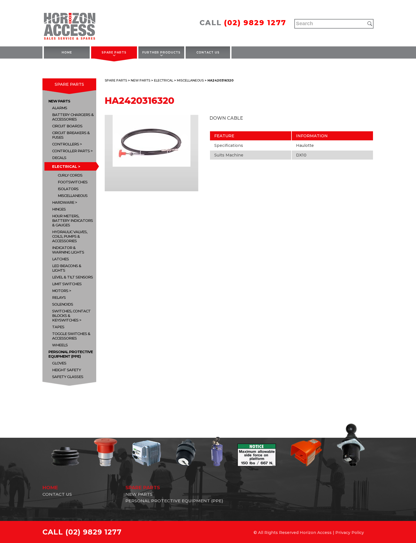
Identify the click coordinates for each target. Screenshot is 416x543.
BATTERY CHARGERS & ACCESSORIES (73, 116)
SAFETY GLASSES (67, 376)
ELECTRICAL (64, 166)
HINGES (59, 209)
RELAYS (59, 297)
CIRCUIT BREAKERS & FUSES (71, 134)
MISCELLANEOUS (72, 195)
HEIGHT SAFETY (66, 370)
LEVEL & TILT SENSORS (72, 277)
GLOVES (59, 363)
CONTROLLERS (65, 144)
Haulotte (305, 145)
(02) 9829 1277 (255, 22)
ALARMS (59, 108)
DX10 (301, 155)
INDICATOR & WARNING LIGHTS (68, 249)
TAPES (58, 327)
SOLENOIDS (62, 304)
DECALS (59, 157)
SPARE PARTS (114, 52)
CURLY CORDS (70, 175)
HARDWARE (63, 202)
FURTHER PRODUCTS (161, 52)
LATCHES (60, 259)
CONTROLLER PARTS (71, 151)
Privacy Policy (349, 532)
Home (67, 52)
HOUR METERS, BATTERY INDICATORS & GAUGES (72, 220)
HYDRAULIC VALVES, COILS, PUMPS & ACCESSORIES (69, 236)
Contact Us (208, 52)
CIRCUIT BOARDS (67, 126)
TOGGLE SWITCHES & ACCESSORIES (71, 335)
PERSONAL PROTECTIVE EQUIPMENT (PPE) (70, 354)
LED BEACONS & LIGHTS (66, 267)
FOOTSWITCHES (72, 182)
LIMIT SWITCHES (67, 284)
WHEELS (60, 345)
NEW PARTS (59, 101)
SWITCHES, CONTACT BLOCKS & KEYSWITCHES (71, 315)
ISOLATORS (68, 188)
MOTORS (60, 290)
